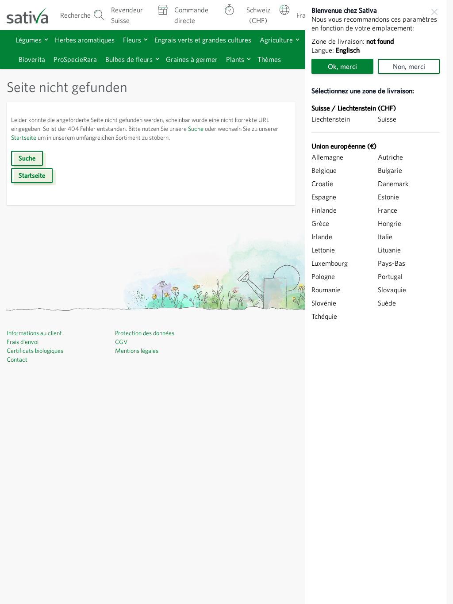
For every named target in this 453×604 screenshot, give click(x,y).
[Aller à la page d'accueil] (32, 15)
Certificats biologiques (35, 350)
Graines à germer (192, 59)
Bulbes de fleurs (129, 59)
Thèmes (269, 59)
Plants (235, 59)
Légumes (28, 40)
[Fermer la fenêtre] (434, 12)
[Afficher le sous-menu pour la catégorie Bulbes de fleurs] (157, 59)
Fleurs (132, 40)
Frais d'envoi (22, 341)
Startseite (23, 137)
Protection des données (144, 332)
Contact (17, 359)
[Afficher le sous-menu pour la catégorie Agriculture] (297, 39)
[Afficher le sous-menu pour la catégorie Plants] (249, 59)
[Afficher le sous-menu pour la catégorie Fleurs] (145, 39)
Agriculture (276, 40)
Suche (195, 128)
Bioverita (32, 59)
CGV (121, 341)
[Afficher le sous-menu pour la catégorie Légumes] (46, 39)
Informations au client (34, 332)
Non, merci (409, 66)
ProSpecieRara (75, 59)
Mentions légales (136, 350)
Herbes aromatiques (85, 40)
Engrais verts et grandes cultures (202, 40)
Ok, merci (342, 66)
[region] (375, 302)
